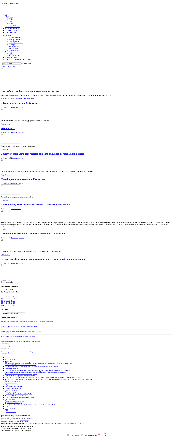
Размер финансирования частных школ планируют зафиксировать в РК (19, 326)
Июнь (15, 67)
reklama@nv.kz (24, 420)
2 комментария (16, 209)
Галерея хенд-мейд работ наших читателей (19, 397)
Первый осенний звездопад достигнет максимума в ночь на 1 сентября (18, 336)
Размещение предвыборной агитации (18, 59)
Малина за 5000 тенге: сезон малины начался (20, 365)
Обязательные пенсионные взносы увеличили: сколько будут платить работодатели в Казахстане (38, 370)
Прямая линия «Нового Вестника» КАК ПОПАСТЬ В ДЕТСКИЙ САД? (30, 404)
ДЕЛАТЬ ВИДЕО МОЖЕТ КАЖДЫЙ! (18, 394)
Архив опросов (10, 359)
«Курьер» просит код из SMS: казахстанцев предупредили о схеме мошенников (21, 331)
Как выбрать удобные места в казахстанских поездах (30, 91)
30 (16, 303)
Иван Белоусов (14, 41)
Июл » (13, 305)
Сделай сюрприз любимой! (14, 386)
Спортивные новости (12, 27)
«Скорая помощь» (15, 37)
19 (7, 301)
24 (2, 303)
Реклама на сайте (11, 57)
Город (11, 18)
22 (14, 301)
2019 (9, 67)
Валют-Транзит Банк (16, 43)
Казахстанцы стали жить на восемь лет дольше (21, 374)
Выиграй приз (10, 399)
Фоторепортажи (14, 55)
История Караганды (12, 28)
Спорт (11, 19)
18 (4, 301)
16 (16, 298)
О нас (7, 406)
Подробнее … (5, 124)
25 (4, 303)
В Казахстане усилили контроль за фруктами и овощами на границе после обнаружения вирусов (38, 363)
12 (7, 298)
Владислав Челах (15, 46)
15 (14, 298)
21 (11, 301)
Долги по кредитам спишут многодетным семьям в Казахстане (35, 204)
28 (11, 303)
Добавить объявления (12, 381)
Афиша (7, 16)
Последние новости (9, 317)
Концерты (12, 25)
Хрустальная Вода (11, 383)
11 (4, 298)
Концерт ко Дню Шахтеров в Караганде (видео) (13, 346)
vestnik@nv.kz (30, 418)
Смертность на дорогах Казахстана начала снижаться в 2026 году (17, 352)
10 (2, 298)
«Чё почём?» (8, 128)
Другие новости (10, 412)
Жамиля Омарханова (16, 39)
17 (2, 301)
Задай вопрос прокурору (13, 403)
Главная (7, 14)
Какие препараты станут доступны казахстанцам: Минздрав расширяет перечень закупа (35, 372)
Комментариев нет (18, 99)
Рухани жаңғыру (10, 32)
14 (11, 298)
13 (9, 298)
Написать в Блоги (11, 390)
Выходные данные (11, 368)
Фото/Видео (9, 52)
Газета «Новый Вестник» (11, 3)
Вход (6, 385)
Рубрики (4, 313)
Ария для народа (10, 392)
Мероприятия (9, 361)
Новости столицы (11, 30)
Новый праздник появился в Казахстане (23, 179)
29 (14, 303)
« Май (3, 305)
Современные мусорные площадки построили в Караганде (33, 233)
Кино (11, 23)
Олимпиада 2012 (14, 50)
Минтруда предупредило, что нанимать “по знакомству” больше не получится (20, 341)
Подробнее (30, 99)
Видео (11, 54)
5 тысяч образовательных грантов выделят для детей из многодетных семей (42, 153)
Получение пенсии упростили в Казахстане (20, 375)
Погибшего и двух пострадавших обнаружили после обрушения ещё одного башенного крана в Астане (27, 321)
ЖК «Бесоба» (13, 48)
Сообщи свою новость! (13, 388)
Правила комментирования (14, 401)
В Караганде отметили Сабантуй (19, 103)
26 (7, 303)
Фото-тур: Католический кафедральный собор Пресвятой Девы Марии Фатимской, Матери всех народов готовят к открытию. (48, 379)
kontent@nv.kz (19, 417)
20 (9, 301)
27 (9, 303)
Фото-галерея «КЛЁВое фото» (15, 395)
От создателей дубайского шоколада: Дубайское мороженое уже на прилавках (32, 366)
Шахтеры (12, 45)
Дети (10, 21)
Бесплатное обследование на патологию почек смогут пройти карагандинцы (43, 259)
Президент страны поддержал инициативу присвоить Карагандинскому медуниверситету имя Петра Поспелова (43, 377)
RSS (6, 410)
